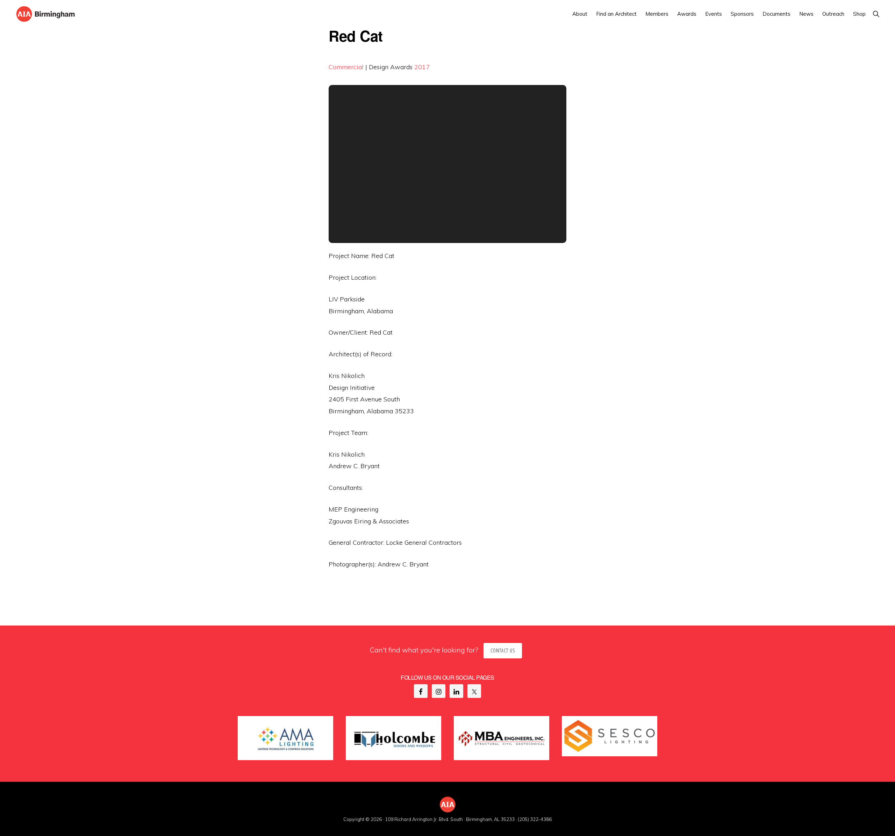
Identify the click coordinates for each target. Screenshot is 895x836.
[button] (876, 13)
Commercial (346, 67)
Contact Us (503, 650)
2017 (422, 67)
